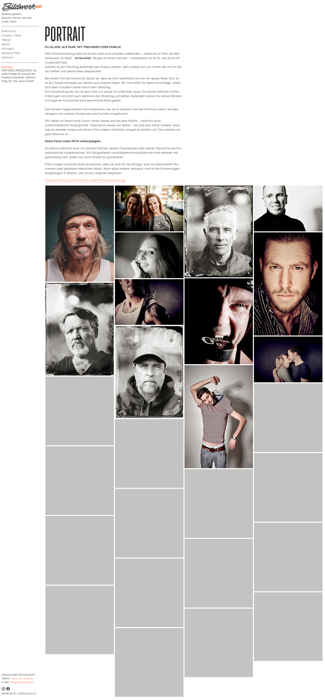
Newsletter (11, 53)
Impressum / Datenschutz (19, 693)
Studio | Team (11, 35)
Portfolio (9, 31)
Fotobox (8, 48)
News (6, 44)
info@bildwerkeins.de (21, 682)
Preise (6, 40)
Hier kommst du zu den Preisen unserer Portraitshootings (85, 180)
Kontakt (8, 57)
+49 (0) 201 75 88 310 (22, 678)
